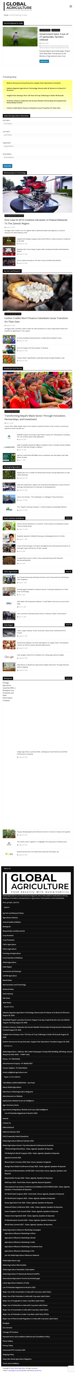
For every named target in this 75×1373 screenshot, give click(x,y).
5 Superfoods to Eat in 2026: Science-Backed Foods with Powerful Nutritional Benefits (40, 559)
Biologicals (7, 927)
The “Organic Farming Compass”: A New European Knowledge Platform (42, 507)
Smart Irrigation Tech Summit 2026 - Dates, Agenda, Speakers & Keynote (31, 1211)
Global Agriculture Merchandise (14, 1265)
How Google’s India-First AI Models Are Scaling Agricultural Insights (40, 655)
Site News (6, 998)
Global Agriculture (9, 962)
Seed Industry (8, 994)
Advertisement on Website (12, 1096)
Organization (7, 143)
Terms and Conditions (11, 1363)
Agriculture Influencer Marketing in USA (19, 1251)
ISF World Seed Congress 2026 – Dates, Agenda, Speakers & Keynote (30, 1198)
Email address (7, 154)
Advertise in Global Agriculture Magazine (18, 1092)
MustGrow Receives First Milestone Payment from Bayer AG (38, 852)
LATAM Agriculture (10, 976)
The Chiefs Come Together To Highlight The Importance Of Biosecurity (42, 842)
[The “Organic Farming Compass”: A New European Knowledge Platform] (9, 509)
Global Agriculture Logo (11, 1260)
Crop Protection (45, 30)
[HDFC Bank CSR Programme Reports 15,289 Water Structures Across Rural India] (9, 604)
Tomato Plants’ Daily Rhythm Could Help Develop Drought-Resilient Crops (41, 358)
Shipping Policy (8, 1354)
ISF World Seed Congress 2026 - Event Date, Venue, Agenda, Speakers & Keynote (34, 1194)
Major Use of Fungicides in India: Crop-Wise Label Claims (24, 1301)
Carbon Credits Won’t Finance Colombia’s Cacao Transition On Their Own (36, 319)
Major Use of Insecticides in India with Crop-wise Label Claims (25, 1310)
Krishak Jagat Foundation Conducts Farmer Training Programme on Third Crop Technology (42, 590)
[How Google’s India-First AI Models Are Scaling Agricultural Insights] (9, 657)
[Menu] (70, 6)
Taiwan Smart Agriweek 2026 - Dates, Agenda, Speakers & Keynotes (30, 1216)
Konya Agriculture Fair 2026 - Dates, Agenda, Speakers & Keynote (29, 1203)
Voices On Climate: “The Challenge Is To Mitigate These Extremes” (40, 497)
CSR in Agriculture (9, 944)
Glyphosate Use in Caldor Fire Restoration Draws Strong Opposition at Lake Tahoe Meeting (43, 474)
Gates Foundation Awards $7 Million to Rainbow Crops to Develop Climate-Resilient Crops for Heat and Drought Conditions (44, 446)
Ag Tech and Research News (13, 314)
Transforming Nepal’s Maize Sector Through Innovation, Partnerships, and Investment (35, 417)
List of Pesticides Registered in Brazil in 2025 (21, 1113)
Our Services (7, 1328)
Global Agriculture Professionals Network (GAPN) (21, 1274)
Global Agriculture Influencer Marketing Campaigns (22, 1230)
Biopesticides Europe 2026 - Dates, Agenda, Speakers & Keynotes (29, 1178)
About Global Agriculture (12, 1087)
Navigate (6, 1323)
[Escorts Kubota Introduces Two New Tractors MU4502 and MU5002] (9, 261)
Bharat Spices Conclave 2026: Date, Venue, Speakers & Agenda (28, 1162)
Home (6, 15)
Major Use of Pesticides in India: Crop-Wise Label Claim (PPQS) (26, 1314)
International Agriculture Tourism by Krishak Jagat (21, 1278)
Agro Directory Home (11, 1105)
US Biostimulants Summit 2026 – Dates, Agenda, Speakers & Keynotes (30, 1220)
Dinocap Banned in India (61, 46)
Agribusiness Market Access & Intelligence (18, 1101)
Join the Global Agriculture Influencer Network (22, 1255)
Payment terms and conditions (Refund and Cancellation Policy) (26, 1337)
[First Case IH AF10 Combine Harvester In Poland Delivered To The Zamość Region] (37, 194)
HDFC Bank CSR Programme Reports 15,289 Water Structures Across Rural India (43, 602)
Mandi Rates (7, 980)
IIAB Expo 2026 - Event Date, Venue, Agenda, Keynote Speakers (28, 1182)
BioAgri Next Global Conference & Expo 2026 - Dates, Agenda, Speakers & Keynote (35, 1166)
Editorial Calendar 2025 (11, 1132)
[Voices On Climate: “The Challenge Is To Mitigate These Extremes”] (9, 499)
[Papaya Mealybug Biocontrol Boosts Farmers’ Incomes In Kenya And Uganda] (9, 833)
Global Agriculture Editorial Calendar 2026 (18, 1141)
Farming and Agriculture (12, 953)
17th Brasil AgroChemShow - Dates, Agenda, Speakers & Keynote (29, 1149)
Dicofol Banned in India (47, 46)
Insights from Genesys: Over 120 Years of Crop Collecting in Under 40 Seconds (32, 1034)
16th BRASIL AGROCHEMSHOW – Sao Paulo (19, 1083)
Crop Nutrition (8, 935)
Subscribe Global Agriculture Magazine (17, 1359)
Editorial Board (8, 1127)
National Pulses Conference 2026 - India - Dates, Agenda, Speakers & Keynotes (34, 1207)
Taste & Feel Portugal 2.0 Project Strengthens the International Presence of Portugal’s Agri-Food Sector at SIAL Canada (43, 547)
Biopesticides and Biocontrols (14, 931)
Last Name (6, 131)
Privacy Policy (8, 1345)
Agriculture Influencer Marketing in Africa (20, 1233)
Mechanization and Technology (14, 215)
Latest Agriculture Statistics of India (16, 1283)
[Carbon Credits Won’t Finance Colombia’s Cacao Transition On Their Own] (37, 292)
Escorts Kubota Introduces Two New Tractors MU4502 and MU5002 (39, 260)
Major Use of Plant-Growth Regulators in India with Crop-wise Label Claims (30, 1319)
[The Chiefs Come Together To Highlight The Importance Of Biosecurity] (9, 843)
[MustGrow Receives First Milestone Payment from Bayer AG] (9, 853)
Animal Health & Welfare (12, 922)
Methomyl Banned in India (46, 48)
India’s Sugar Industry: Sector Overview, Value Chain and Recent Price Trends (41, 632)
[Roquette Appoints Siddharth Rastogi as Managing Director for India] (9, 538)
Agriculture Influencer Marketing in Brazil (20, 1238)
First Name (6, 120)
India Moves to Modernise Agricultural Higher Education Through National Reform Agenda (43, 666)
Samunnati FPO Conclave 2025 (14, 1350)
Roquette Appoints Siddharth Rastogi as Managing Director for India (41, 536)
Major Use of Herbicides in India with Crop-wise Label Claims (25, 1305)
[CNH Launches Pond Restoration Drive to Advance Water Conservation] (9, 615)
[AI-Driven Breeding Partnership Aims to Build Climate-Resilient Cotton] (9, 339)
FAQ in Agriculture (9, 949)
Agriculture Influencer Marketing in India (20, 1242)
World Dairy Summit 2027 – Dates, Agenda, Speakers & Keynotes (28, 1225)
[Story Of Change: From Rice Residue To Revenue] (9, 349)
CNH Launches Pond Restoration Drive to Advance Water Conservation (41, 614)
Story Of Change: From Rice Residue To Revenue (32, 348)
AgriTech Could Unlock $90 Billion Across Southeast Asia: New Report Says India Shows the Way (42, 456)
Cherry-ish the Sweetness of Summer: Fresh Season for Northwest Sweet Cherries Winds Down (42, 525)
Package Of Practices (10, 1332)
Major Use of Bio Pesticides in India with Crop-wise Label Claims (26, 1296)
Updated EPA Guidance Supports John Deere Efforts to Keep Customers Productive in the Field (43, 240)
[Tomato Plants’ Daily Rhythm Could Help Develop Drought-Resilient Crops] (9, 359)
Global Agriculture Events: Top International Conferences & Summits (28, 1145)
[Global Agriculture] (37, 873)
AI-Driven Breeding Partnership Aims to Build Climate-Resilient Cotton (39, 338)
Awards (5, 1118)
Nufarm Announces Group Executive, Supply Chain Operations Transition (30, 1042)
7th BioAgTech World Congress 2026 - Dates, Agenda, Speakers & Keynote (32, 1153)
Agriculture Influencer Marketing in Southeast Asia (23, 1246)
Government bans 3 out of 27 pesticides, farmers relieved (53, 36)
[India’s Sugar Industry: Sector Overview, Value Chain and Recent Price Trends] (9, 633)
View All (68, 518)
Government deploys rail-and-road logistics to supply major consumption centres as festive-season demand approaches (42, 644)
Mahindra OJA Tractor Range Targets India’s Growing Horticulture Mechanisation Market (43, 250)
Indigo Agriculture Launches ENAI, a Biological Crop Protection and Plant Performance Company (42, 753)
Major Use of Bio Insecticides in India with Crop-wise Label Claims (27, 1292)
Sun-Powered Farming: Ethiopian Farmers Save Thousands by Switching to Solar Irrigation (43, 578)
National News (8, 989)
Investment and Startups (12, 411)
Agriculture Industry (10, 918)
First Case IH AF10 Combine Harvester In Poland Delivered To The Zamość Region (35, 221)
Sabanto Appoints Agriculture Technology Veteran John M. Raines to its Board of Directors (36, 1013)
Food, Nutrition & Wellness (13, 958)
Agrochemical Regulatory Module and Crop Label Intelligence (25, 1110)
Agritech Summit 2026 (13, 1158)
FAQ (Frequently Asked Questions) (15, 1136)
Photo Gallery (8, 1341)
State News (7, 1003)
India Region (55, 30)
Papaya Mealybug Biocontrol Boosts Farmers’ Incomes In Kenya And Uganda (43, 832)
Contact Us (7, 1123)
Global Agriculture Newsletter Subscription (19, 1269)
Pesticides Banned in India (61, 48)
